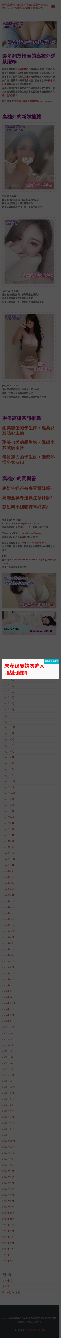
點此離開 (17, 673)
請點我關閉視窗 (51, 661)
